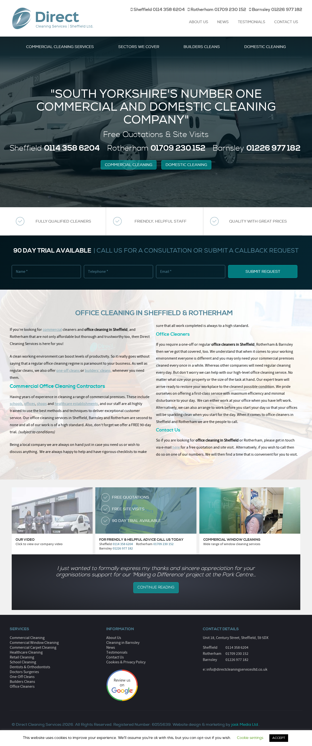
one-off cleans (68, 370)
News (223, 22)
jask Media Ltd (244, 724)
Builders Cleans (202, 46)
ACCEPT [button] (278, 738)
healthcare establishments (76, 403)
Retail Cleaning (22, 657)
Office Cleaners (22, 686)
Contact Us (286, 22)
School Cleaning (23, 662)
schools (16, 403)
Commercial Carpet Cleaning (33, 647)
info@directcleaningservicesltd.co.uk (236, 669)
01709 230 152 (236, 653)
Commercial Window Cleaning (34, 642)
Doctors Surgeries (24, 671)
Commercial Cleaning (128, 164)
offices (29, 403)
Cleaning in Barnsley (122, 642)
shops (42, 403)
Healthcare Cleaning (26, 652)
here (176, 447)
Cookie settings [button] (250, 738)
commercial (52, 329)
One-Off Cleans (22, 676)
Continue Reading (156, 587)
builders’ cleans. (98, 370)
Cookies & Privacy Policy (126, 662)
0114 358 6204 (236, 647)
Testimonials (251, 22)
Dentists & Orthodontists (30, 667)
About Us (198, 22)
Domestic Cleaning (265, 46)
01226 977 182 (236, 659)
